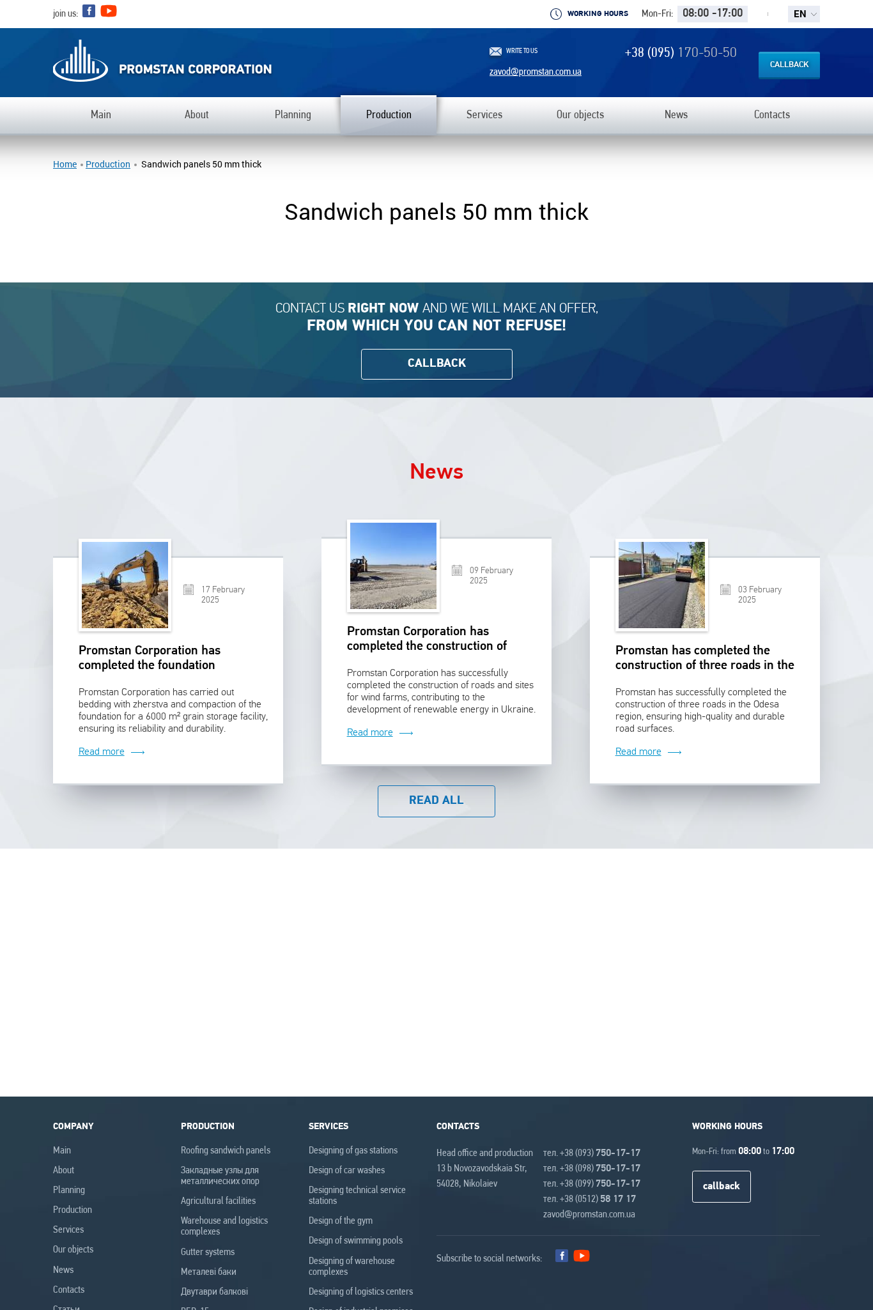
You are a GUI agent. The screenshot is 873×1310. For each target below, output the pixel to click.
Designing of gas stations (353, 1151)
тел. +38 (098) (591, 1169)
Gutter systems (208, 1252)
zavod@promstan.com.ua (536, 72)
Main (62, 1151)
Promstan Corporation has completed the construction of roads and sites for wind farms (429, 640)
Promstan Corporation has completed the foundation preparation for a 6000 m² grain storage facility (164, 659)
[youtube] (108, 14)
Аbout (63, 1171)
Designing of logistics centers (361, 1292)
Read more (102, 751)
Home (65, 164)
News (63, 1270)
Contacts (68, 1290)
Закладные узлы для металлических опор (220, 1176)
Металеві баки (208, 1272)
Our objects (73, 1250)
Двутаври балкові (214, 1292)
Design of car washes (347, 1171)
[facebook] (88, 10)
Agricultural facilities (218, 1201)
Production (108, 164)
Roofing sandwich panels (225, 1151)
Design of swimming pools (356, 1241)
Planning (69, 1190)
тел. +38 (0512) (589, 1199)
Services (68, 1230)
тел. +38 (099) (591, 1184)
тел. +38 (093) (591, 1153)
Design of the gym (341, 1221)
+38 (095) (681, 53)
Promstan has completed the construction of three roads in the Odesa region (704, 659)
